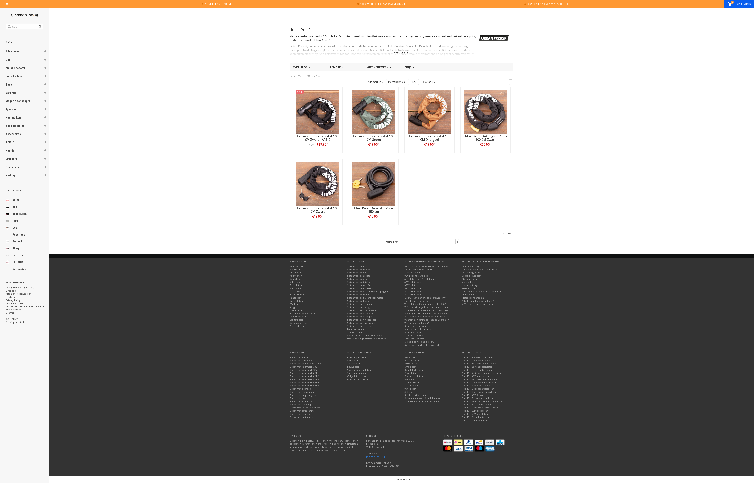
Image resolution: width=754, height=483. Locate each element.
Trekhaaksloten (298, 326)
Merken (302, 76)
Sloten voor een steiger (359, 307)
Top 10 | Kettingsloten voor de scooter (482, 401)
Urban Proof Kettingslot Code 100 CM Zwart (485, 138)
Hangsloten (295, 297)
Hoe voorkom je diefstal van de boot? (366, 338)
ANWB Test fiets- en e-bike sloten (364, 335)
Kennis (10, 150)
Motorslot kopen (356, 329)
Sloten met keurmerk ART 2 (304, 376)
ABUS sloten (410, 363)
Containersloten (298, 316)
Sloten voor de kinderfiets (360, 288)
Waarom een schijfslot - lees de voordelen (426, 319)
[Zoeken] (39, 24)
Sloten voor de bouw (358, 300)
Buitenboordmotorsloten (303, 313)
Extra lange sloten (356, 357)
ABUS (15, 200)
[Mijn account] (7, 3)
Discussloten (296, 300)
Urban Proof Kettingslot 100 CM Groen (373, 138)
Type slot (11, 109)
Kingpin (293, 307)
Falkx (15, 220)
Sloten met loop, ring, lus (303, 395)
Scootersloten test (414, 338)
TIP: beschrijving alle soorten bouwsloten (426, 307)
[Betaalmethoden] (448, 442)
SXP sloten (409, 379)
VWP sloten (410, 388)
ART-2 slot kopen (413, 285)
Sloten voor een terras (359, 326)
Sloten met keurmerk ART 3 (304, 379)
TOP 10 (10, 142)
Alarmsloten (296, 288)
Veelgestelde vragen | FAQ (20, 287)
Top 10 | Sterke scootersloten (478, 398)
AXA (14, 207)
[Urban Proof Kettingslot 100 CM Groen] (373, 111)
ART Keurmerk (378, 67)
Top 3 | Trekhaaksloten (474, 420)
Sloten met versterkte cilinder (305, 407)
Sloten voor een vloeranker (361, 319)
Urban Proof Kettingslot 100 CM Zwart (317, 210)
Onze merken (13, 190)
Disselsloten (296, 272)
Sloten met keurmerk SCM (304, 369)
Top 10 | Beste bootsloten (476, 417)
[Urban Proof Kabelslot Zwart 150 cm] (373, 183)
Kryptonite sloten (413, 376)
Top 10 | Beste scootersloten (477, 366)
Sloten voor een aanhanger (361, 322)
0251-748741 (12, 318)
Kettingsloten (297, 266)
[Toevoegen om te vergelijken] (319, 144)
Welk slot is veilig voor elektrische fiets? (425, 304)
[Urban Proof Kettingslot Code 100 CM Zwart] (485, 111)
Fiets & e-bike (14, 76)
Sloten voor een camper (360, 316)
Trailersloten (296, 310)
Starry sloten (411, 385)
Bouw (9, 84)
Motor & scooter (15, 68)
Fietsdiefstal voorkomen (417, 300)
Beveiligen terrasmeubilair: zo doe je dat (425, 313)
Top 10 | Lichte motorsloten (477, 369)
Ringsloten (295, 269)
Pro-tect (17, 241)
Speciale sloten (15, 125)
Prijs (408, 67)
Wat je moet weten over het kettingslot (425, 316)
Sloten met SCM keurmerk (418, 269)
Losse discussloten (471, 275)
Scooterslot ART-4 (413, 335)
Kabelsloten (296, 282)
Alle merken (375, 82)
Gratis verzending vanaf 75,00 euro (548, 4)
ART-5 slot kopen (413, 294)
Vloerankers (468, 282)
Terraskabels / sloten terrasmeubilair (481, 291)
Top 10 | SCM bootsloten (475, 410)
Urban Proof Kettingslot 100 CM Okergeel (429, 138)
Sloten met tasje (298, 398)
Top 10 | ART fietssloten (474, 395)
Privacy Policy (13, 300)
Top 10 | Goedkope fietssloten (478, 388)
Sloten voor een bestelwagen (362, 310)
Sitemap (10, 312)
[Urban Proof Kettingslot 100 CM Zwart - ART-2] (317, 111)
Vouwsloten (296, 275)
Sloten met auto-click (301, 401)
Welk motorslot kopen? (416, 322)
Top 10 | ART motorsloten (476, 376)
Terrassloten (354, 363)
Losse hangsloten (471, 272)
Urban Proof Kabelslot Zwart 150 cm (374, 210)
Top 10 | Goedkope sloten (476, 360)
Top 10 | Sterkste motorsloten (478, 357)
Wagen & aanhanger (18, 101)
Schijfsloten (296, 285)
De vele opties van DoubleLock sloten (424, 398)
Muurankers (296, 291)
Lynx (14, 227)
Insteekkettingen (471, 285)
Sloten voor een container (361, 304)
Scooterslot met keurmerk (418, 326)
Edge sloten (410, 373)
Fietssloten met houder (302, 417)
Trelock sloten (412, 382)
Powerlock (18, 234)
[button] (45, 51)
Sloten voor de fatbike (359, 282)
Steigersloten (297, 319)
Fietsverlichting (470, 288)
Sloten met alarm (299, 357)
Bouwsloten (353, 366)
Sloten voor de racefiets (359, 285)
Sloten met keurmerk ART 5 (304, 385)
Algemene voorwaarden (18, 293)
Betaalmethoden (15, 303)
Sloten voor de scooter (359, 275)
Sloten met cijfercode (301, 360)
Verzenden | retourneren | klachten (25, 306)
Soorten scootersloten (359, 369)
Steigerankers (469, 278)
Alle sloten (12, 51)
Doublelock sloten (414, 369)
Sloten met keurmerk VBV (303, 366)
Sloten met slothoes (300, 388)
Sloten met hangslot (300, 413)
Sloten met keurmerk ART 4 (304, 382)
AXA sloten (409, 357)
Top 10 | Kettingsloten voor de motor (482, 373)
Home (293, 76)
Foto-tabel (428, 82)
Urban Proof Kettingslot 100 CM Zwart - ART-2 (317, 138)
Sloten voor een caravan (360, 313)
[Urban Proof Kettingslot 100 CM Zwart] (317, 183)
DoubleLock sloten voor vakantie (421, 401)
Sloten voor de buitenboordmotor (365, 297)
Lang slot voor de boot (359, 379)
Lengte (336, 67)
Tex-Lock (17, 255)
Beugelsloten (296, 278)
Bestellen (318, 152)
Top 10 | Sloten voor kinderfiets (479, 391)
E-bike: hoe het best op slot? (419, 341)
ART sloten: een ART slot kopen (420, 278)
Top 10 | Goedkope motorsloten (479, 382)
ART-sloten (353, 360)
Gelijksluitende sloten (358, 376)
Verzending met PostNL (218, 4)
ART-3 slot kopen (413, 288)
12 (413, 82)
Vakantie (11, 92)
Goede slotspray (470, 266)
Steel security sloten (415, 395)
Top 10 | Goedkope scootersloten (480, 407)
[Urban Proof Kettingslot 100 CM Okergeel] (429, 111)
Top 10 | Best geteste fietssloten (479, 363)
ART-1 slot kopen (413, 282)
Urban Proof (314, 76)
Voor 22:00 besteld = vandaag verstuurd (383, 4)
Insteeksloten (297, 294)
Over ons (11, 290)
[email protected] (375, 456)
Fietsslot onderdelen (473, 297)
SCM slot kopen (412, 272)
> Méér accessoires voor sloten (478, 304)
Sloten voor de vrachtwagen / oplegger (367, 291)
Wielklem (294, 304)
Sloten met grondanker (302, 391)
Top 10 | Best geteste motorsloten (480, 379)
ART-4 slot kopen (413, 291)
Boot (8, 59)
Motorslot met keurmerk (417, 329)
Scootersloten (354, 332)
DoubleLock (19, 213)
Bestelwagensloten (299, 322)
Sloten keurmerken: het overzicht (422, 344)
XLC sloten (409, 391)
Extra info (11, 158)
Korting (10, 175)
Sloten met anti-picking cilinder (306, 363)
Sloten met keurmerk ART (303, 373)
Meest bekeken (396, 82)
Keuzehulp (12, 167)
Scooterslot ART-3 (413, 332)
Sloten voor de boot (357, 266)
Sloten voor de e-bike (358, 278)
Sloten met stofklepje (301, 404)
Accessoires (13, 134)
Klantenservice (14, 309)
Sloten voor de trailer (358, 294)
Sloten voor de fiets (357, 272)
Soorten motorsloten (358, 373)
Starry (15, 248)
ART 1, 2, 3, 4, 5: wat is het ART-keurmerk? (426, 266)
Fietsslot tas (468, 294)
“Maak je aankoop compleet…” (478, 300)
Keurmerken (13, 117)
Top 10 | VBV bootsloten (475, 413)
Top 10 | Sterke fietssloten (476, 385)
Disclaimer (11, 296)
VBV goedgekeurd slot (416, 275)
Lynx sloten (410, 366)
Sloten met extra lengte (302, 410)
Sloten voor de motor (358, 269)
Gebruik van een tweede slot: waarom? (425, 297)
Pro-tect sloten (412, 360)
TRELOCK (17, 262)
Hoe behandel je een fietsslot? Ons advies (426, 310)
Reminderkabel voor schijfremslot (480, 269)
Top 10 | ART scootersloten (476, 404)
